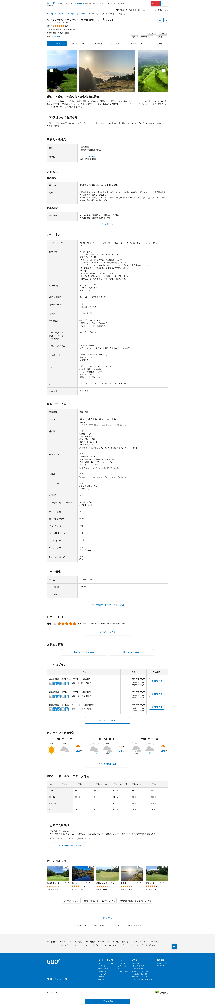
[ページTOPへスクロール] (174, 946)
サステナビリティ (103, 974)
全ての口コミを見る (107, 632)
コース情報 (97, 43)
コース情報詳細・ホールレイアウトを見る (107, 605)
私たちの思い (102, 966)
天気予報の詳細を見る (107, 764)
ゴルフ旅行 (64, 945)
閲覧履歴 (131, 10)
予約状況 (121, 10)
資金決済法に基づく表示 (139, 976)
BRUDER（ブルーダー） (118, 945)
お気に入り (153, 10)
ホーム (60, 3)
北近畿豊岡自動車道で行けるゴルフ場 (135, 901)
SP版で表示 (107, 918)
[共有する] (165, 20)
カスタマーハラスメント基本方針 (142, 979)
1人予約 (116, 925)
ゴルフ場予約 (51, 14)
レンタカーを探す (132, 652)
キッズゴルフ (150, 945)
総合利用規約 (136, 963)
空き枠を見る (157, 681)
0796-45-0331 (57, 37)
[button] (51, 70)
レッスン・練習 (141, 942)
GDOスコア (154, 942)
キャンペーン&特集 (134, 925)
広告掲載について (162, 963)
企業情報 (101, 976)
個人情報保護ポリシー (139, 966)
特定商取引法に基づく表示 (140, 971)
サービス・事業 (103, 968)
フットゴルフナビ (136, 945)
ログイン (155, 3)
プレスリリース (162, 966)
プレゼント (75, 945)
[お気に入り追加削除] (160, 20)
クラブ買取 (78, 942)
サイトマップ (122, 963)
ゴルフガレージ (100, 945)
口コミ (117, 43)
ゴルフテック (87, 945)
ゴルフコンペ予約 (98, 925)
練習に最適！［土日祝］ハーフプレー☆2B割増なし (72, 705)
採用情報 (101, 979)
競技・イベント (127, 942)
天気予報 (158, 43)
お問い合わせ (122, 966)
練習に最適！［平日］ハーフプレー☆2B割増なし (71, 679)
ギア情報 (115, 942)
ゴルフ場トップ (57, 43)
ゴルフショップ (65, 942)
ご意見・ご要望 (123, 971)
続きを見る (106, 224)
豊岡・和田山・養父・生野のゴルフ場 (99, 901)
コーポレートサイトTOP (105, 963)
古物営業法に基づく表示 (139, 974)
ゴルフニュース (103, 942)
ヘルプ (164, 3)
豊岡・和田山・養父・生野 (75, 14)
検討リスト (141, 10)
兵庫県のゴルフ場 (71, 901)
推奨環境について (137, 968)
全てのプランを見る (107, 720)
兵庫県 (61, 14)
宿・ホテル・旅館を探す (85, 652)
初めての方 (164, 10)
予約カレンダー (77, 43)
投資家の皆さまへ (103, 971)
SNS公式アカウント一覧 (57, 979)
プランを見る (107, 1001)
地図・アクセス (138, 43)
